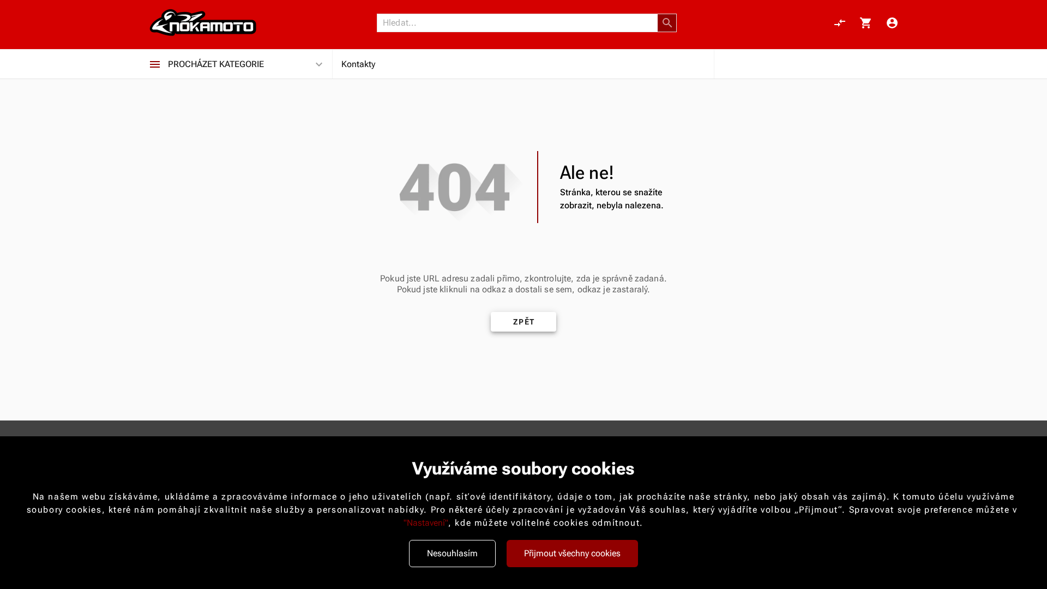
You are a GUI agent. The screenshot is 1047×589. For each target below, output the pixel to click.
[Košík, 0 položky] (866, 23)
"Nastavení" (426, 523)
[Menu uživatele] (892, 23)
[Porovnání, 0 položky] (840, 23)
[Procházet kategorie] (155, 64)
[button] (667, 22)
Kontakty (358, 64)
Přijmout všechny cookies (572, 553)
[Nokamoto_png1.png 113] (202, 22)
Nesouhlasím (452, 553)
